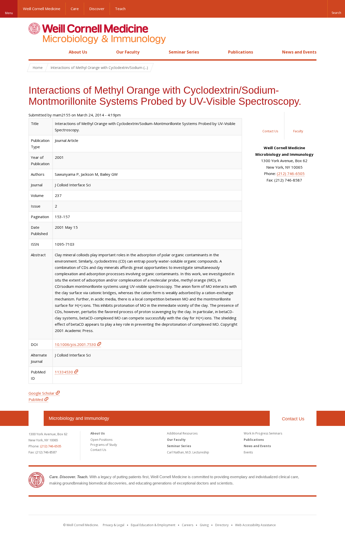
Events (248, 452)
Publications (240, 52)
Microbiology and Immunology (79, 418)
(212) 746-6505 (291, 173)
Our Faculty (127, 52)
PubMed (36, 399)
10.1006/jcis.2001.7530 (75, 344)
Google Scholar (42, 393)
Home (34, 52)
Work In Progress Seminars (263, 433)
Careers (187, 525)
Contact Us (293, 418)
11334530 (64, 371)
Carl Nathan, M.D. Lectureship (188, 452)
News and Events (299, 52)
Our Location (36, 418)
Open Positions (101, 440)
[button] (336, 9)
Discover (97, 8)
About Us (78, 52)
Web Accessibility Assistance (255, 525)
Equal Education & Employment (153, 525)
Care (75, 8)
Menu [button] (9, 13)
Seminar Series (184, 52)
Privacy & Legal (113, 525)
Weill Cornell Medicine (41, 8)
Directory (222, 525)
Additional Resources (182, 433)
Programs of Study (103, 445)
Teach (120, 8)
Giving (204, 525)
